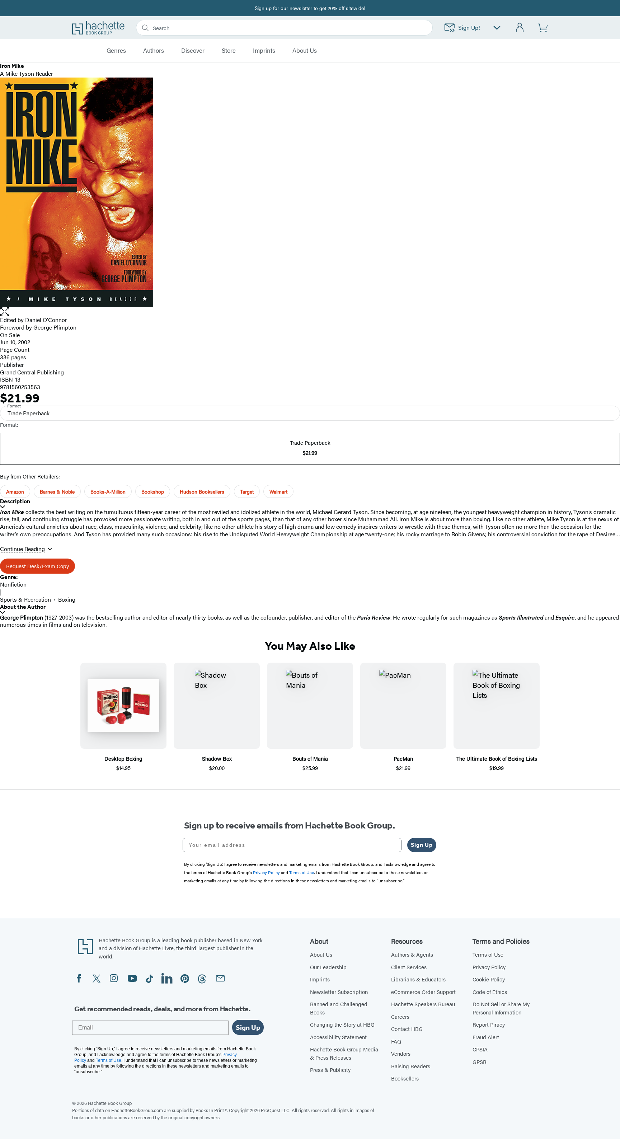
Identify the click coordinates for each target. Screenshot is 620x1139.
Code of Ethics (490, 991)
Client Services (409, 967)
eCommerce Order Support (423, 991)
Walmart (278, 491)
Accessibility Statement (338, 1037)
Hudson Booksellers (202, 491)
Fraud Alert (486, 1037)
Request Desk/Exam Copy (37, 566)
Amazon (15, 491)
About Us (321, 954)
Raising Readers (410, 1066)
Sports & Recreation (25, 599)
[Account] (520, 28)
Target (247, 491)
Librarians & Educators (418, 979)
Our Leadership (328, 967)
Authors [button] (153, 51)
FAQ (396, 1041)
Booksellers (405, 1078)
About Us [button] (304, 51)
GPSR (480, 1061)
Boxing (66, 599)
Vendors (400, 1053)
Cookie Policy (489, 979)
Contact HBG (407, 1028)
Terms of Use (488, 954)
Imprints (264, 51)
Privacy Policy (489, 967)
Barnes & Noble (57, 491)
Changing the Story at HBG (342, 1024)
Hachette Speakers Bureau (423, 1004)
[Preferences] (497, 28)
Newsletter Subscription (339, 991)
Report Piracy (489, 1024)
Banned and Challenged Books (338, 1008)
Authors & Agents (412, 954)
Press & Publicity (330, 1069)
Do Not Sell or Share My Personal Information (501, 1008)
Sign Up (422, 844)
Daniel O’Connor (46, 320)
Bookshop (152, 491)
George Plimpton (54, 327)
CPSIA (480, 1049)
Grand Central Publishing (32, 372)
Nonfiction (13, 584)
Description (15, 501)
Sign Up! (469, 27)
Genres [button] (116, 51)
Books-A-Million (108, 491)
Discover (193, 51)
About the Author (23, 606)
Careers (400, 1016)
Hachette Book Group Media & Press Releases (344, 1053)
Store (229, 51)
